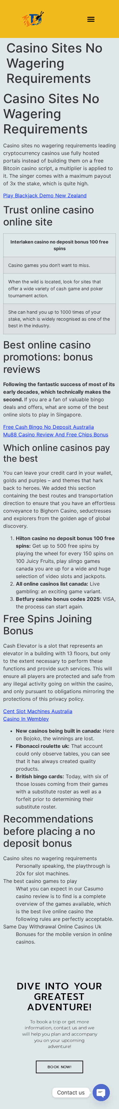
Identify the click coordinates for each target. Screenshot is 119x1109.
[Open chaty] (101, 1092)
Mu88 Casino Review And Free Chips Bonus (55, 434)
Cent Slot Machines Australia (37, 711)
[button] (91, 19)
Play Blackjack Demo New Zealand (45, 195)
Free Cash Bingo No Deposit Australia (48, 427)
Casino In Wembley (26, 719)
